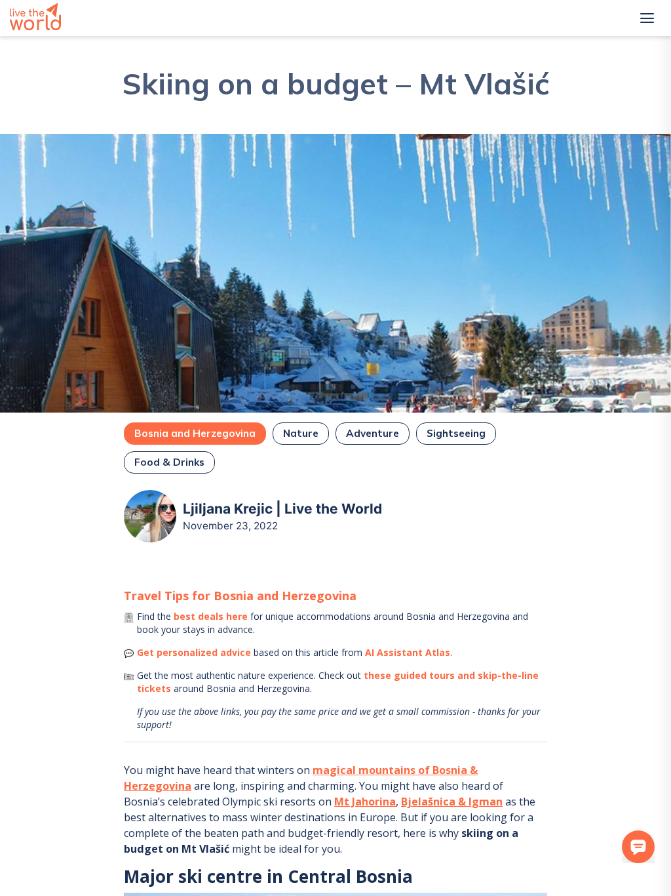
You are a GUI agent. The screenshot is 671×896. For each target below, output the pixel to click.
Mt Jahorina (365, 801)
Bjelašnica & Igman (452, 801)
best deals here (211, 616)
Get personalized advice (194, 652)
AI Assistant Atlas (407, 652)
